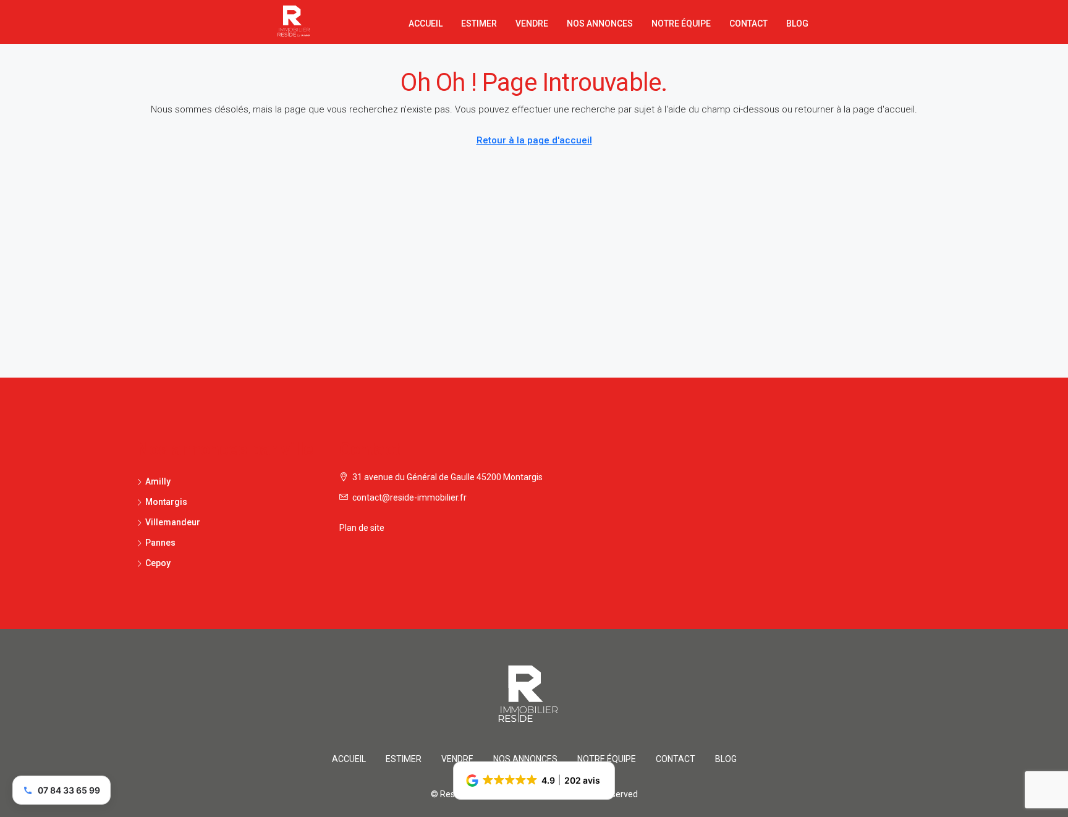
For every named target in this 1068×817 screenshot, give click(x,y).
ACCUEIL (426, 23)
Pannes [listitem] (160, 543)
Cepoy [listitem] (158, 563)
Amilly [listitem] (158, 481)
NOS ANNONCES (600, 23)
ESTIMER (479, 23)
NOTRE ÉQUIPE (681, 23)
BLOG (797, 23)
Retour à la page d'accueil (534, 140)
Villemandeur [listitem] (172, 522)
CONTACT (748, 23)
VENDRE (531, 23)
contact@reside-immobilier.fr (409, 497)
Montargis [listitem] (166, 502)
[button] (534, 780)
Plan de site (361, 528)
